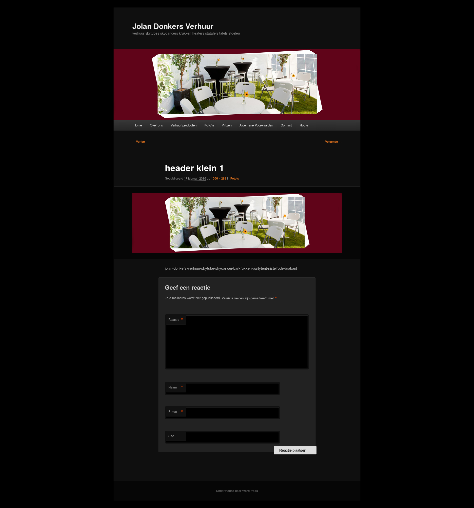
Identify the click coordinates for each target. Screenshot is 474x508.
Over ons (156, 125)
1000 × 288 (218, 178)
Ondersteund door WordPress (237, 490)
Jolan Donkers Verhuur (173, 25)
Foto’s (209, 125)
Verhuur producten (184, 125)
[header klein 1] (237, 223)
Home (138, 125)
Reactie (175, 320)
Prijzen (227, 125)
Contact (286, 125)
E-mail (175, 412)
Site (171, 435)
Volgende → (333, 141)
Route (304, 125)
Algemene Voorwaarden (256, 125)
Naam (175, 387)
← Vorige (138, 141)
